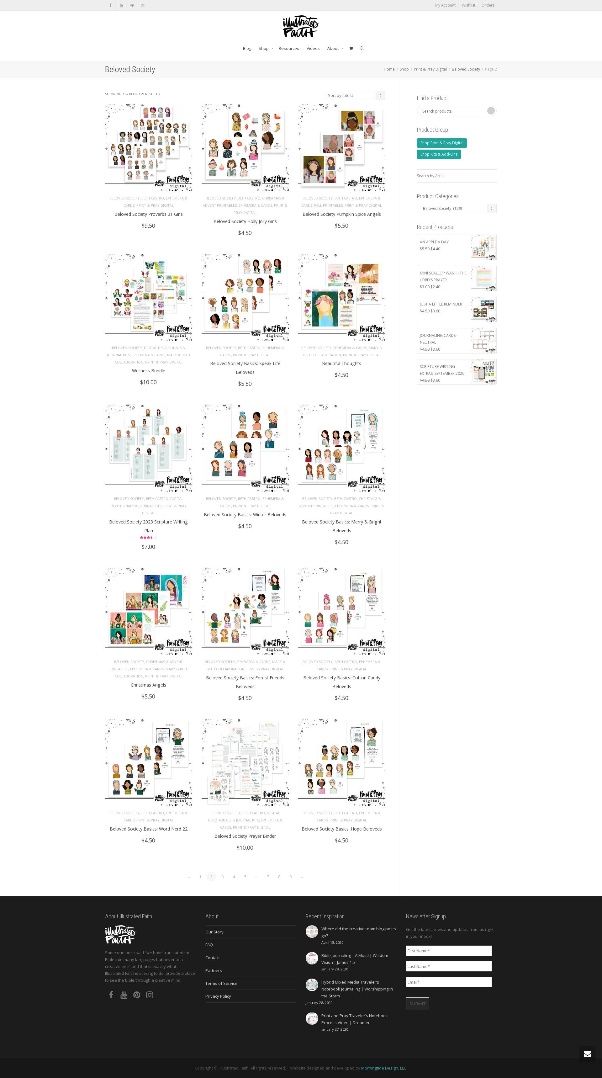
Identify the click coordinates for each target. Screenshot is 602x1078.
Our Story (214, 932)
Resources (289, 48)
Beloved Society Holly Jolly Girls (245, 221)
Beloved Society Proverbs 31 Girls (148, 214)
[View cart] (351, 48)
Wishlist (468, 5)
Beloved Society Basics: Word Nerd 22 (148, 829)
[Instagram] (142, 5)
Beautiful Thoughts (341, 363)
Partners (213, 970)
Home (389, 69)
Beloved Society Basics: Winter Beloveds (245, 515)
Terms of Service (221, 983)
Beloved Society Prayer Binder (245, 836)
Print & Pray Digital (430, 69)
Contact (212, 957)
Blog (247, 48)
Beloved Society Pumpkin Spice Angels (342, 214)
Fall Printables (328, 205)
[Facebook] (110, 5)
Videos (313, 48)
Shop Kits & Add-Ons (438, 154)
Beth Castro (152, 198)
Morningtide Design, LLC (383, 1068)
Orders (488, 5)
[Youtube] (121, 5)
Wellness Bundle (148, 371)
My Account (445, 5)
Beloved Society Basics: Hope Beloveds (342, 829)
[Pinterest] (132, 5)
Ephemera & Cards (255, 205)
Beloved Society (466, 69)
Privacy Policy (218, 996)
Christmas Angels (148, 685)
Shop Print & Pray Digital (441, 143)
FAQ (209, 945)
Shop (264, 48)
